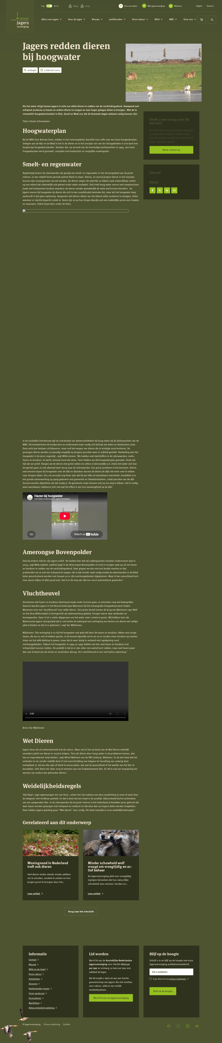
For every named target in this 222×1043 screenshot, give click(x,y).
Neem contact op (171, 149)
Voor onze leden (130, 6)
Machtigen (34, 1003)
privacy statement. (177, 978)
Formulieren (35, 998)
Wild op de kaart (37, 969)
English (199, 6)
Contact (32, 959)
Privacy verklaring (52, 1024)
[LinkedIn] (187, 1026)
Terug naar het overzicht (81, 911)
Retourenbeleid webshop (42, 1008)
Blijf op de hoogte (162, 991)
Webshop (178, 6)
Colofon (66, 1024)
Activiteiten (34, 979)
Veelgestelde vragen (39, 988)
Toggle (49, 6)
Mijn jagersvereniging (156, 6)
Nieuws (32, 964)
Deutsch (210, 6)
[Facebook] (168, 1026)
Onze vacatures (37, 993)
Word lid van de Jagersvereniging (111, 997)
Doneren (33, 983)
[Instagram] (178, 1026)
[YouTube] (197, 1026)
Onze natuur (35, 974)
